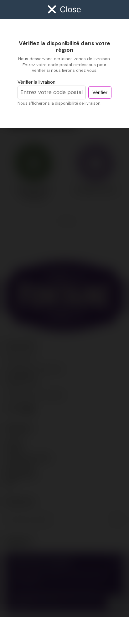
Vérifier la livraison (36, 82)
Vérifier (99, 92)
